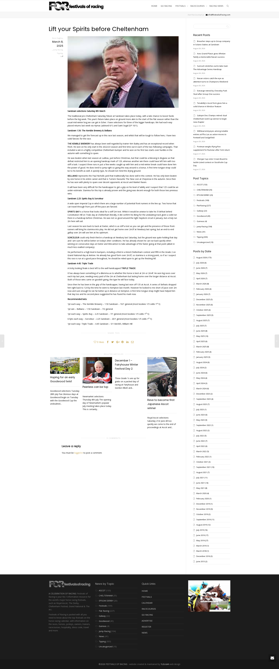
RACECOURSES (197, 6)
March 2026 (201, 283)
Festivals (200, 200)
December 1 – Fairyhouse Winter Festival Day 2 (126, 364)
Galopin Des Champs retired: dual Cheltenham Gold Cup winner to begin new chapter (210, 118)
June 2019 (200, 535)
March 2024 (201, 388)
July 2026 (200, 262)
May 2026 (200, 273)
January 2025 (202, 357)
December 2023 (203, 393)
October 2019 (202, 514)
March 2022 (201, 451)
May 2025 (200, 336)
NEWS (144, 632)
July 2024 (200, 367)
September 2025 (203, 315)
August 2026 (201, 257)
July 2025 (200, 325)
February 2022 (202, 456)
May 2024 (200, 378)
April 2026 (200, 278)
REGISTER (146, 626)
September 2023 (203, 399)
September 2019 (203, 519)
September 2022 (203, 425)
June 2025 (200, 331)
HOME (154, 6)
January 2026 (202, 294)
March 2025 (201, 346)
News (199, 231)
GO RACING (166, 6)
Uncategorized (203, 242)
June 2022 (200, 441)
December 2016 (203, 556)
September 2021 (203, 467)
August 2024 (201, 362)
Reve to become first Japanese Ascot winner (161, 404)
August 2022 (201, 430)
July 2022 (200, 435)
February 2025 (202, 352)
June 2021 (200, 483)
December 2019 (203, 503)
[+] (65, 365)
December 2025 (203, 299)
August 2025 (201, 320)
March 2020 (201, 493)
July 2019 (200, 530)
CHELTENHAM (203, 190)
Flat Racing (201, 205)
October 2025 (202, 310)
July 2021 (200, 477)
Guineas (200, 221)
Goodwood (202, 216)
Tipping (60, 53)
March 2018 (201, 551)
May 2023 (200, 420)
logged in (78, 452)
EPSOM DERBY (203, 195)
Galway (200, 210)
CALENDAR (147, 602)
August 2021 (201, 472)
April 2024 (200, 383)
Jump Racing (58, 50)
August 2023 (201, 404)
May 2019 (200, 540)
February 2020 (202, 498)
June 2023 (200, 414)
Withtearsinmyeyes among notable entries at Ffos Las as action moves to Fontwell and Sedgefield (210, 134)
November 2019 (203, 509)
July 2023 (200, 409)
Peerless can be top (95, 387)
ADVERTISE (147, 620)
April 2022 (200, 446)
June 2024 (200, 372)
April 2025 (200, 341)
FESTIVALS (180, 6)
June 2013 (200, 561)
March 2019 (201, 545)
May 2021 (200, 488)
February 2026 (202, 289)
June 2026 (200, 268)
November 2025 (203, 304)
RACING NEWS (216, 6)
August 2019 (201, 524)
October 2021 (202, 462)
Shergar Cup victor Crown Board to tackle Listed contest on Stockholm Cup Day (210, 162)
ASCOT (200, 184)
